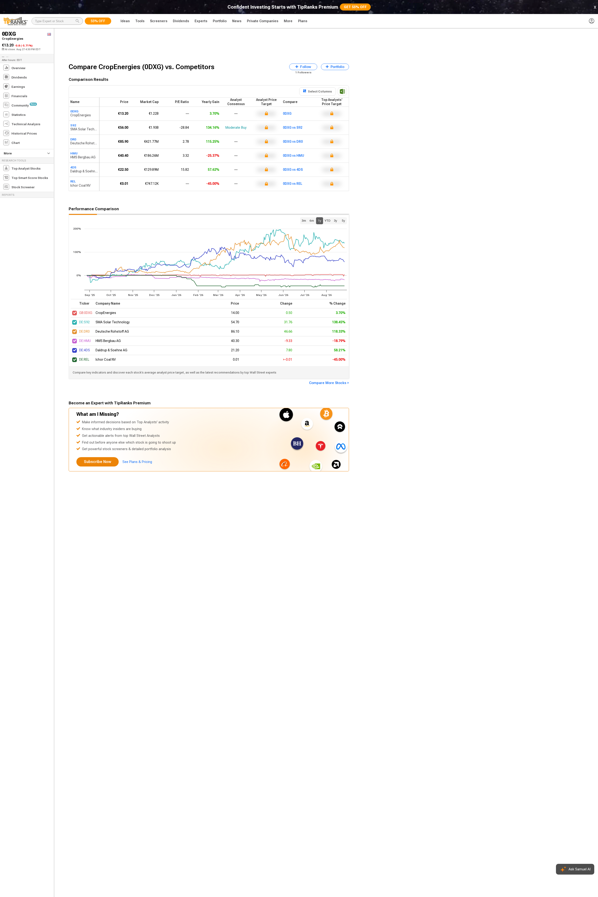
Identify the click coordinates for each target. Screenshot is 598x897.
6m (312, 220)
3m (304, 220)
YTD (327, 220)
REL (73, 181)
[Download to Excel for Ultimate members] (342, 91)
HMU (74, 153)
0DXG (74, 111)
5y (343, 220)
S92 (73, 125)
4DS (73, 167)
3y (335, 220)
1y (319, 220)
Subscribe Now (97, 461)
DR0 (73, 139)
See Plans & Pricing (137, 462)
